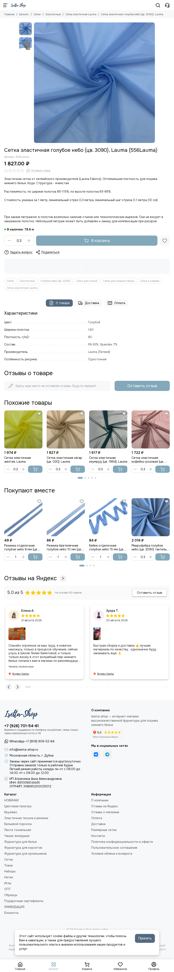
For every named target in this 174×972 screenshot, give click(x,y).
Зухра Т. (112, 611)
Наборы (9, 871)
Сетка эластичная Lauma (80, 14)
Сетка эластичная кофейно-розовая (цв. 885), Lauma (148, 459)
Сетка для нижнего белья (118, 281)
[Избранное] (165, 241)
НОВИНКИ (11, 800)
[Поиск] (158, 5)
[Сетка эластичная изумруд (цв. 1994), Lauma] (108, 429)
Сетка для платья (86, 281)
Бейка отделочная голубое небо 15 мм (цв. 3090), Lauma (106, 547)
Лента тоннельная (17, 830)
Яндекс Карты (20, 674)
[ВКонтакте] (96, 754)
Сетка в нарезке (149, 281)
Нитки (8, 877)
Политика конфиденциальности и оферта (122, 842)
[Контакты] (167, 5)
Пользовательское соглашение (114, 848)
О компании (99, 800)
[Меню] (5, 5)
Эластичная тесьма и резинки (26, 818)
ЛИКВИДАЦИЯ (14, 907)
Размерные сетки (103, 830)
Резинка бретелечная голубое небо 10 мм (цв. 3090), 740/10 (64, 547)
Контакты (98, 836)
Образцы (10, 895)
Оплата (119, 303)
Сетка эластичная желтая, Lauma (17, 459)
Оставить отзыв (142, 386)
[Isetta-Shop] (18, 5)
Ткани (8, 865)
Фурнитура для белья (20, 842)
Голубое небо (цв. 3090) (55, 281)
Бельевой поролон (18, 824)
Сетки (37, 14)
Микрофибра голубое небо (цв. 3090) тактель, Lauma (149, 547)
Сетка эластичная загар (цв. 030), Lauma (64, 459)
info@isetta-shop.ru (24, 749)
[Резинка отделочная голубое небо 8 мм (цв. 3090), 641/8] (23, 517)
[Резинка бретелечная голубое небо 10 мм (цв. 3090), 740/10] (66, 517)
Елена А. (27, 611)
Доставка (92, 303)
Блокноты (11, 913)
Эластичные (53, 14)
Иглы (7, 883)
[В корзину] (35, 469)
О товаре (63, 303)
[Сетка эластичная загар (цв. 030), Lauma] (66, 429)
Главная (9, 14)
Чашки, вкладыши (16, 836)
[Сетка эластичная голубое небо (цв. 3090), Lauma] (94, 82)
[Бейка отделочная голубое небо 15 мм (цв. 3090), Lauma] (108, 517)
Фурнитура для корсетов (23, 848)
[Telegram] (107, 754)
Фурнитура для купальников (25, 853)
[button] (36, 82)
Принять (145, 938)
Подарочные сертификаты (23, 901)
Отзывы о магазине (105, 812)
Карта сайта (100, 929)
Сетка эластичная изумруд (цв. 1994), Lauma (108, 459)
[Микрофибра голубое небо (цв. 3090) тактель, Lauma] (151, 517)
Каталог (24, 14)
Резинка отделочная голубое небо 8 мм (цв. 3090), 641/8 (21, 547)
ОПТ (7, 889)
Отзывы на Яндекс (30, 578)
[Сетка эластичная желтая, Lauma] (23, 429)
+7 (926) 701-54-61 (21, 726)
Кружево (10, 812)
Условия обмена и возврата (111, 853)
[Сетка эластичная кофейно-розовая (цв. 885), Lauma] (151, 429)
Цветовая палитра (17, 806)
